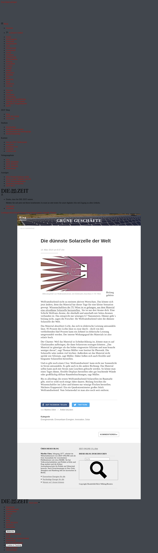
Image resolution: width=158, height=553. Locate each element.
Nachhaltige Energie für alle (53, 479)
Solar (87, 419)
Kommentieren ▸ (108, 434)
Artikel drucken (66, 410)
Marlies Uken (50, 410)
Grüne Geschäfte (79, 220)
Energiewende (47, 419)
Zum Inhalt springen (9, 2)
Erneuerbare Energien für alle (54, 477)
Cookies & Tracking (14, 545)
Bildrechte (10, 531)
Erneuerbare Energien (64, 419)
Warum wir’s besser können (53, 482)
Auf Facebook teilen (56, 405)
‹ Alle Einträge (27, 228)
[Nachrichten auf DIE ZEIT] (15, 192)
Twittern (82, 405)
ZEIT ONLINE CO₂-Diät (88, 449)
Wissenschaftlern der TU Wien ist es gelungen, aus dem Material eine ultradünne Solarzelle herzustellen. (78, 309)
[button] (4, 24)
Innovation (79, 419)
